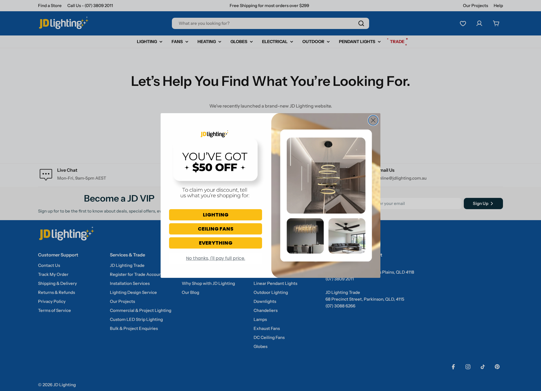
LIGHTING (216, 214)
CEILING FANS (215, 228)
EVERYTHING (215, 242)
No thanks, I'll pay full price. (215, 258)
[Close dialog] (373, 120)
